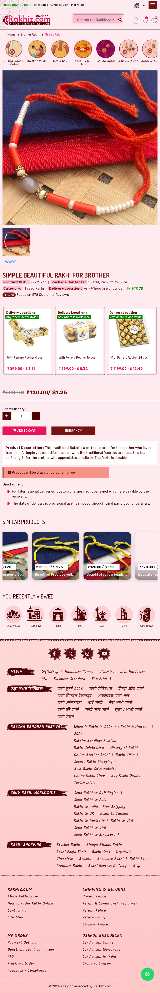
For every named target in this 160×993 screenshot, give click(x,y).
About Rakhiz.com (23, 896)
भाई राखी (95, 703)
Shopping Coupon (96, 964)
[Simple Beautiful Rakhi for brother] (80, 147)
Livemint (106, 672)
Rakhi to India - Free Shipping (99, 807)
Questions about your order (31, 950)
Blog (136, 866)
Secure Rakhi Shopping (93, 762)
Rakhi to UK (84, 814)
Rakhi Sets (101, 852)
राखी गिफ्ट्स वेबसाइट (74, 696)
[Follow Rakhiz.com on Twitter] (70, 654)
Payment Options (22, 943)
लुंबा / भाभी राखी (128, 710)
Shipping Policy (95, 925)
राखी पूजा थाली (97, 710)
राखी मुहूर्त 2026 (70, 689)
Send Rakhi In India (99, 957)
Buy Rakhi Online (125, 776)
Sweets (85, 859)
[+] (6, 416)
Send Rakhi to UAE (90, 828)
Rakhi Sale (139, 859)
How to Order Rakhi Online (30, 904)
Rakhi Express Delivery (107, 866)
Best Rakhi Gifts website (95, 769)
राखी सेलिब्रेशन (100, 689)
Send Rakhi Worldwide (101, 950)
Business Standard (69, 679)
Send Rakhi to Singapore (94, 835)
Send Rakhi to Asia (90, 800)
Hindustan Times (79, 672)
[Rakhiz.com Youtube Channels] (104, 654)
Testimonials (84, 783)
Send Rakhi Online (98, 943)
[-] (36, 416)
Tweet (9, 261)
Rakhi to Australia (89, 821)
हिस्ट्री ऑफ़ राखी (131, 689)
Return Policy (93, 917)
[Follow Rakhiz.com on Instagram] (87, 654)
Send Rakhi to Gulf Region (96, 793)
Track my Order (21, 964)
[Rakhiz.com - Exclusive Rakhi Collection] (26, 19)
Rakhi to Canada (114, 814)
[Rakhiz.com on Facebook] (54, 654)
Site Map (15, 917)
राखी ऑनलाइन (69, 703)
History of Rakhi (124, 748)
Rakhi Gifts (125, 755)
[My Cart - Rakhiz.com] (144, 21)
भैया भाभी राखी (120, 703)
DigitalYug (49, 672)
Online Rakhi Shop (89, 776)
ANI (44, 679)
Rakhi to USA (122, 821)
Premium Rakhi (69, 866)
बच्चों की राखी (68, 710)
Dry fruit (123, 852)
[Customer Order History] (136, 20)
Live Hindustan (133, 672)
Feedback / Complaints (27, 971)
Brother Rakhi (68, 845)
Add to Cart (26, 431)
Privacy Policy (94, 896)
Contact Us (17, 911)
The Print (99, 679)
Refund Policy (94, 911)
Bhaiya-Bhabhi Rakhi (104, 845)
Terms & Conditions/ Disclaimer (109, 904)
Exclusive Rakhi (110, 859)
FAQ (11, 957)
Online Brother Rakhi (92, 755)
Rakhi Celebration (89, 748)
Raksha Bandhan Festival (95, 741)
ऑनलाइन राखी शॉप (113, 696)
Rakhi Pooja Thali (71, 852)
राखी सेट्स (65, 717)
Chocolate (64, 859)
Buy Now (75, 431)
